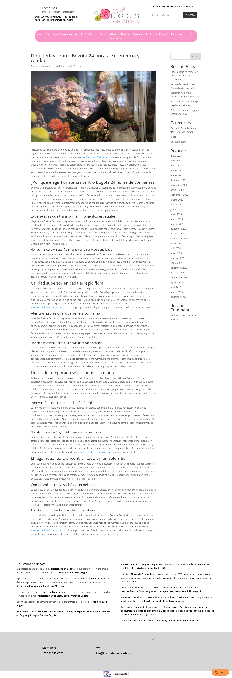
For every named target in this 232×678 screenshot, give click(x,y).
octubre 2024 (177, 233)
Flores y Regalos (159, 34)
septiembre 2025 (179, 194)
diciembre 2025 (178, 180)
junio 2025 (175, 209)
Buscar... (190, 15)
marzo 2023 (176, 292)
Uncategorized (178, 141)
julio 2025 (175, 204)
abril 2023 (175, 287)
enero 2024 (176, 262)
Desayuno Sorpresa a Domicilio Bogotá (180, 591)
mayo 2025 (176, 214)
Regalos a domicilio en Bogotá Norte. (164, 601)
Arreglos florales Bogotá (43, 615)
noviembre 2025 (178, 184)
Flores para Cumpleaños (59, 34)
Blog (193, 34)
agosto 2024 (176, 243)
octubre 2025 (177, 189)
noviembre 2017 (178, 296)
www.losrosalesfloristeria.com (96, 157)
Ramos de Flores (109, 34)
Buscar (195, 56)
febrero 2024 (177, 257)
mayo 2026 (176, 155)
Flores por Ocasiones (132, 34)
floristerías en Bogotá (141, 591)
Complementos (179, 34)
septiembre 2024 (179, 238)
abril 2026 (175, 160)
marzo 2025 (176, 219)
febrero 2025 (177, 223)
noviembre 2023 (178, 267)
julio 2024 (175, 248)
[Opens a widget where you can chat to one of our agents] (220, 672)
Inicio (39, 34)
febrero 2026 (177, 170)
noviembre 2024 (178, 228)
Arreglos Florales (84, 34)
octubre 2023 (177, 272)
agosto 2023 (176, 282)
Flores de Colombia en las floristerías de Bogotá (56, 66)
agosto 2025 (176, 199)
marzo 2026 (176, 165)
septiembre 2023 (179, 277)
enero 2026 (176, 175)
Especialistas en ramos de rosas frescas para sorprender (184, 75)
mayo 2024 (176, 253)
